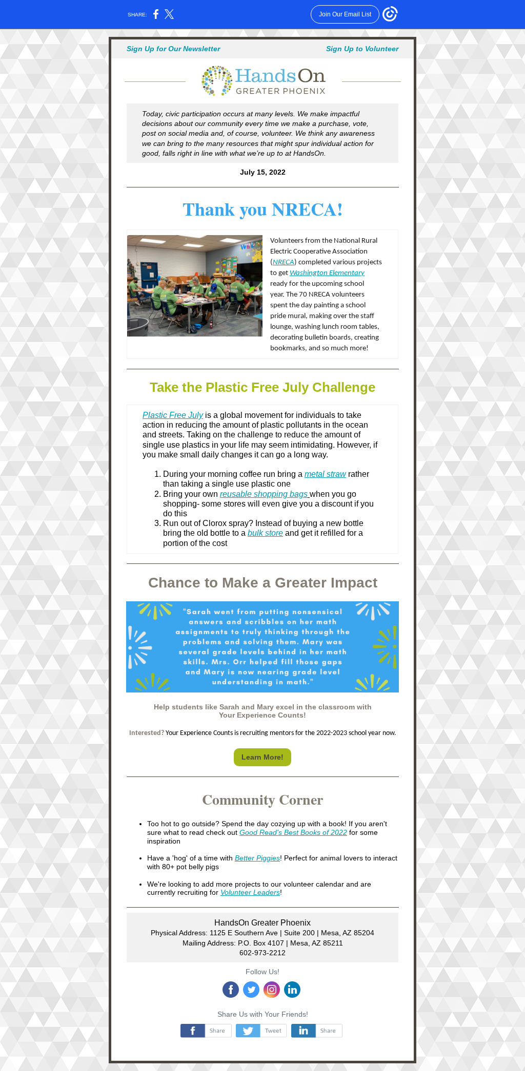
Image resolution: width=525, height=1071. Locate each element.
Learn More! (262, 757)
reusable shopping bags (264, 494)
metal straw (325, 474)
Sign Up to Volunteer (362, 49)
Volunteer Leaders (250, 892)
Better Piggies (257, 858)
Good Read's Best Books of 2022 (293, 832)
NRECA (283, 262)
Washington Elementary (327, 273)
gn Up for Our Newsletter (176, 49)
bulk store (265, 533)
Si (130, 49)
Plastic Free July (173, 415)
